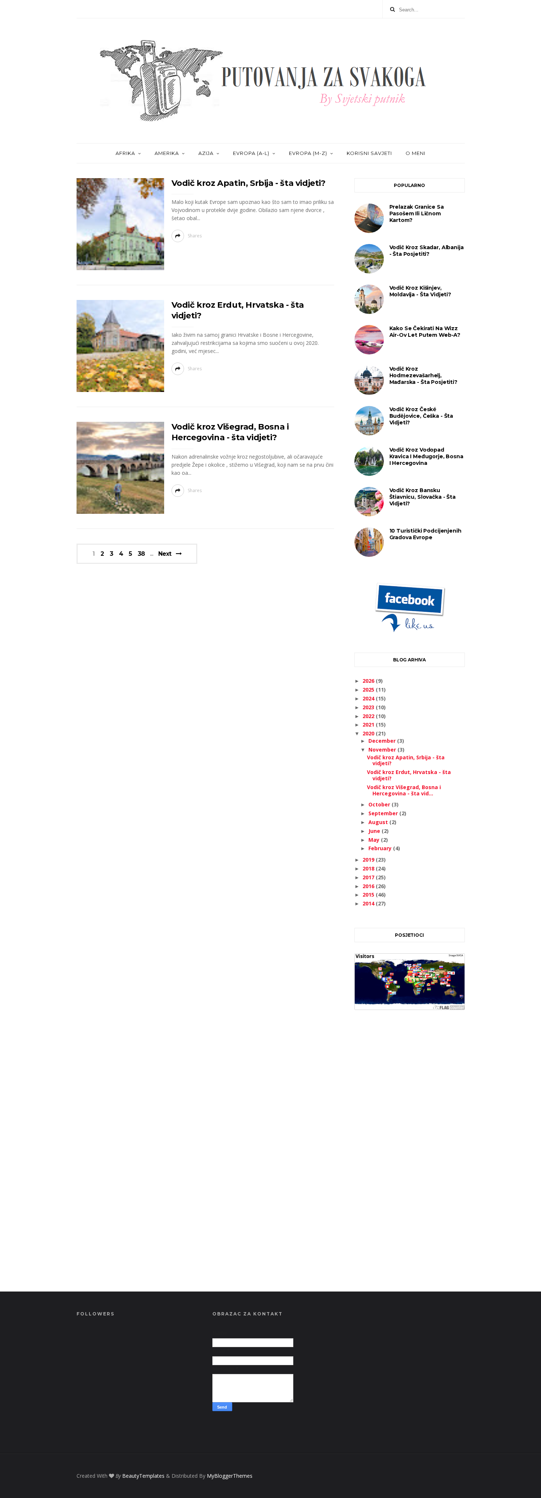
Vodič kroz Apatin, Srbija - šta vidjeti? (249, 183)
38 (141, 554)
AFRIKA (125, 153)
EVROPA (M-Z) (308, 153)
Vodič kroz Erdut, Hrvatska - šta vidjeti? (409, 775)
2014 (369, 903)
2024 (369, 698)
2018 (369, 868)
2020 (369, 733)
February (380, 848)
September (383, 813)
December (382, 740)
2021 (369, 724)
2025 (369, 689)
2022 (369, 716)
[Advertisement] (409, 1159)
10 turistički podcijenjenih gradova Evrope (425, 534)
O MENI (415, 153)
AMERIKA (167, 153)
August (378, 822)
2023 (369, 707)
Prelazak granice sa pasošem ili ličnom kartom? (416, 213)
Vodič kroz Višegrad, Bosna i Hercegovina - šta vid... (404, 790)
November (382, 749)
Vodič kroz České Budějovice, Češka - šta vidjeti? (421, 416)
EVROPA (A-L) (251, 153)
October (380, 804)
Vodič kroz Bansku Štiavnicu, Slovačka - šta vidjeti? (422, 497)
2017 (369, 877)
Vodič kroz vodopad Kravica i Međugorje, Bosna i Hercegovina (426, 456)
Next (164, 554)
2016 (369, 886)
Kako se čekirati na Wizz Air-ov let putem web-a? (425, 331)
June (375, 830)
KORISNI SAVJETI (369, 153)
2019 (369, 859)
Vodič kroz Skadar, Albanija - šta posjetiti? (426, 250)
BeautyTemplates (143, 1475)
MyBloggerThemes (229, 1475)
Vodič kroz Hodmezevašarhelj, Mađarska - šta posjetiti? (423, 375)
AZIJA (205, 153)
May (374, 839)
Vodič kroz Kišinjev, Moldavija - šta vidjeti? (420, 291)
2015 (369, 894)
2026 (369, 680)
